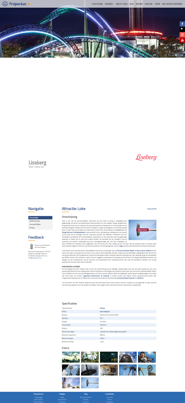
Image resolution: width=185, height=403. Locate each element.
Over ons (149, 3)
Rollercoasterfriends (172, 3)
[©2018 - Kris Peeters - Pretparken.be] (71, 369)
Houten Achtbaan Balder (125, 250)
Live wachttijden (35, 224)
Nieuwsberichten (86, 397)
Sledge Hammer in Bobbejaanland (73, 232)
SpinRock (140, 278)
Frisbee (102, 308)
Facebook (109, 397)
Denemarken (62, 399)
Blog (131, 3)
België (62, 397)
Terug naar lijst (151, 209)
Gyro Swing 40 (104, 311)
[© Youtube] (109, 357)
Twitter (109, 399)
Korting (139, 3)
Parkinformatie (34, 221)
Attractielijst (33, 217)
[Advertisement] (92, 187)
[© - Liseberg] (128, 357)
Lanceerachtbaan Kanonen (126, 278)
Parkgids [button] (109, 3)
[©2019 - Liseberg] (71, 382)
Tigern (121, 246)
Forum (157, 3)
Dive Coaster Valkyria (144, 250)
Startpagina (97, 3)
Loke (42, 167)
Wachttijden (121, 3)
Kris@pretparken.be (35, 258)
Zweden (30, 167)
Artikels (86, 399)
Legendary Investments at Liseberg (96, 276)
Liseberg (36, 167)
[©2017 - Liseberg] (71, 357)
